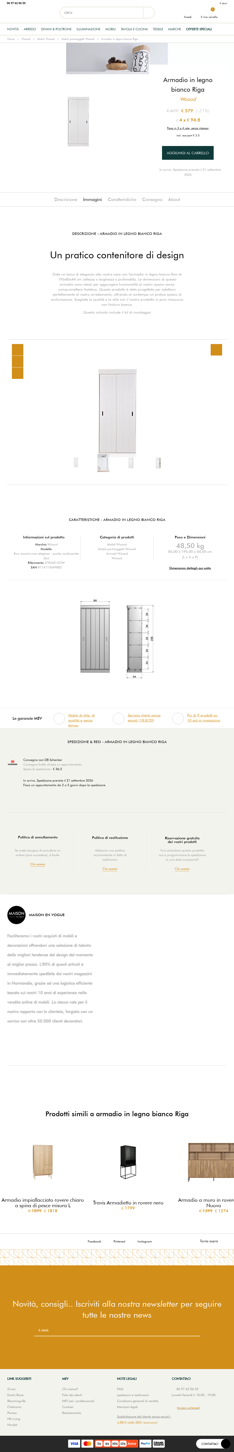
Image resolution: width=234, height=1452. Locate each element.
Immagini (92, 199)
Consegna (152, 199)
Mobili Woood (46, 39)
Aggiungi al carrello (188, 153)
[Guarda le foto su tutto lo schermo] (216, 349)
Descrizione (65, 199)
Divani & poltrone (56, 29)
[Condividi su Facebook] (17, 361)
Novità (13, 29)
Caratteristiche (122, 199)
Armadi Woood (117, 553)
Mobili (110, 29)
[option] (117, 412)
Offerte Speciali (199, 29)
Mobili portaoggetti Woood (77, 39)
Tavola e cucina (134, 29)
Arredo (30, 29)
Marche (174, 29)
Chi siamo (37, 864)
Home (11, 39)
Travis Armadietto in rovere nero (128, 1202)
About (174, 199)
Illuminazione (88, 29)
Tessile (158, 29)
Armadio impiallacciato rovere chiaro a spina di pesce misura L (43, 1202)
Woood (25, 39)
